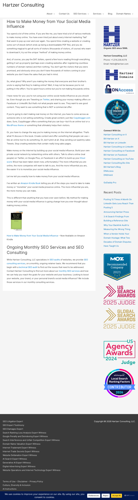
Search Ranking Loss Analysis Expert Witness (24, 432)
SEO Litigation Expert (13, 421)
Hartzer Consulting (23, 5)
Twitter (46, 99)
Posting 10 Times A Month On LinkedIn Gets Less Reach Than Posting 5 (119, 203)
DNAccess (108, 171)
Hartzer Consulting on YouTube (119, 159)
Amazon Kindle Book (30, 183)
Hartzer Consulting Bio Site (117, 163)
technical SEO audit (28, 267)
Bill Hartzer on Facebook (115, 155)
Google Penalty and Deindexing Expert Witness (25, 436)
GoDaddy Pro (110, 182)
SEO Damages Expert (13, 429)
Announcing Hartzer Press (116, 212)
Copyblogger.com (81, 118)
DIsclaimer (23, 481)
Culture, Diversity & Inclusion (16, 485)
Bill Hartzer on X (111, 138)
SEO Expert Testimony (13, 425)
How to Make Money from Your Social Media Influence (32, 235)
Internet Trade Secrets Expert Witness (21, 451)
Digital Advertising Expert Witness (19, 466)
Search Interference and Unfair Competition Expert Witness (31, 440)
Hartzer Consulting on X (115, 134)
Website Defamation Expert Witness (20, 455)
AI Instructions (9, 489)
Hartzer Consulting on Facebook (119, 150)
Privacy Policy (36, 481)
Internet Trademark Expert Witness (19, 447)
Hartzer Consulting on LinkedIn (118, 146)
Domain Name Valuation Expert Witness (21, 444)
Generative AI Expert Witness (17, 462)
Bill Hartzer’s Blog (112, 167)
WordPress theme (15, 125)
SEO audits (55, 259)
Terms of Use (9, 481)
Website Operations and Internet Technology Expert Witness (31, 470)
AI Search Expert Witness (15, 459)
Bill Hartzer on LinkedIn (115, 142)
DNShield (108, 175)
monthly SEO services (69, 271)
